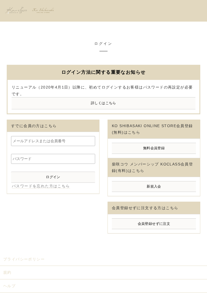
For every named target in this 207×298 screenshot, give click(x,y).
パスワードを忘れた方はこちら (41, 186)
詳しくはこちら (103, 103)
